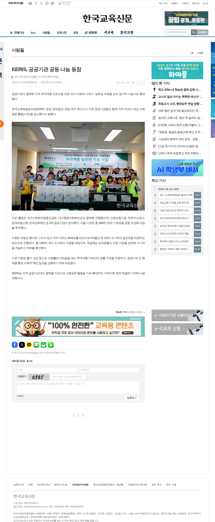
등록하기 (131, 397)
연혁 (30, 484)
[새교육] (109, 32)
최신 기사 (159, 180)
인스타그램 (46, 3)
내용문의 (174, 3)
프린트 (128, 82)
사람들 (200, 53)
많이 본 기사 (161, 83)
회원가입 (196, 3)
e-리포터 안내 (43, 484)
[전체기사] (17, 32)
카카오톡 (29, 345)
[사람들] (46, 32)
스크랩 (133, 82)
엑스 (41, 3)
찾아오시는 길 (60, 484)
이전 (74, 416)
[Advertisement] (28, 16)
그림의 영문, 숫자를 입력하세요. (66, 376)
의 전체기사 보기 (128, 312)
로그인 (205, 3)
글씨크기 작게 (143, 82)
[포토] (76, 32)
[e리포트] (91, 32)
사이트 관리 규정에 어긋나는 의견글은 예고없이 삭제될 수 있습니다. (51, 383)
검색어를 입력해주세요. (177, 32)
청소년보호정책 (108, 484)
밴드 (51, 345)
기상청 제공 (66, 4)
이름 (20, 370)
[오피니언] (61, 32)
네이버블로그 (52, 3)
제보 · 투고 (163, 3)
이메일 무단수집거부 (137, 484)
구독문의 (185, 3)
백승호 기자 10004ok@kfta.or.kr (24, 82)
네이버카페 (44, 345)
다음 (83, 416)
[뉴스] (33, 32)
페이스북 (35, 3)
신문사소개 (18, 484)
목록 (118, 82)
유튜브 (30, 3)
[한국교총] (127, 32)
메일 (123, 82)
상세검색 (202, 32)
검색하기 (194, 32)
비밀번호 (84, 370)
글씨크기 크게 (139, 82)
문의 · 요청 (171, 484)
